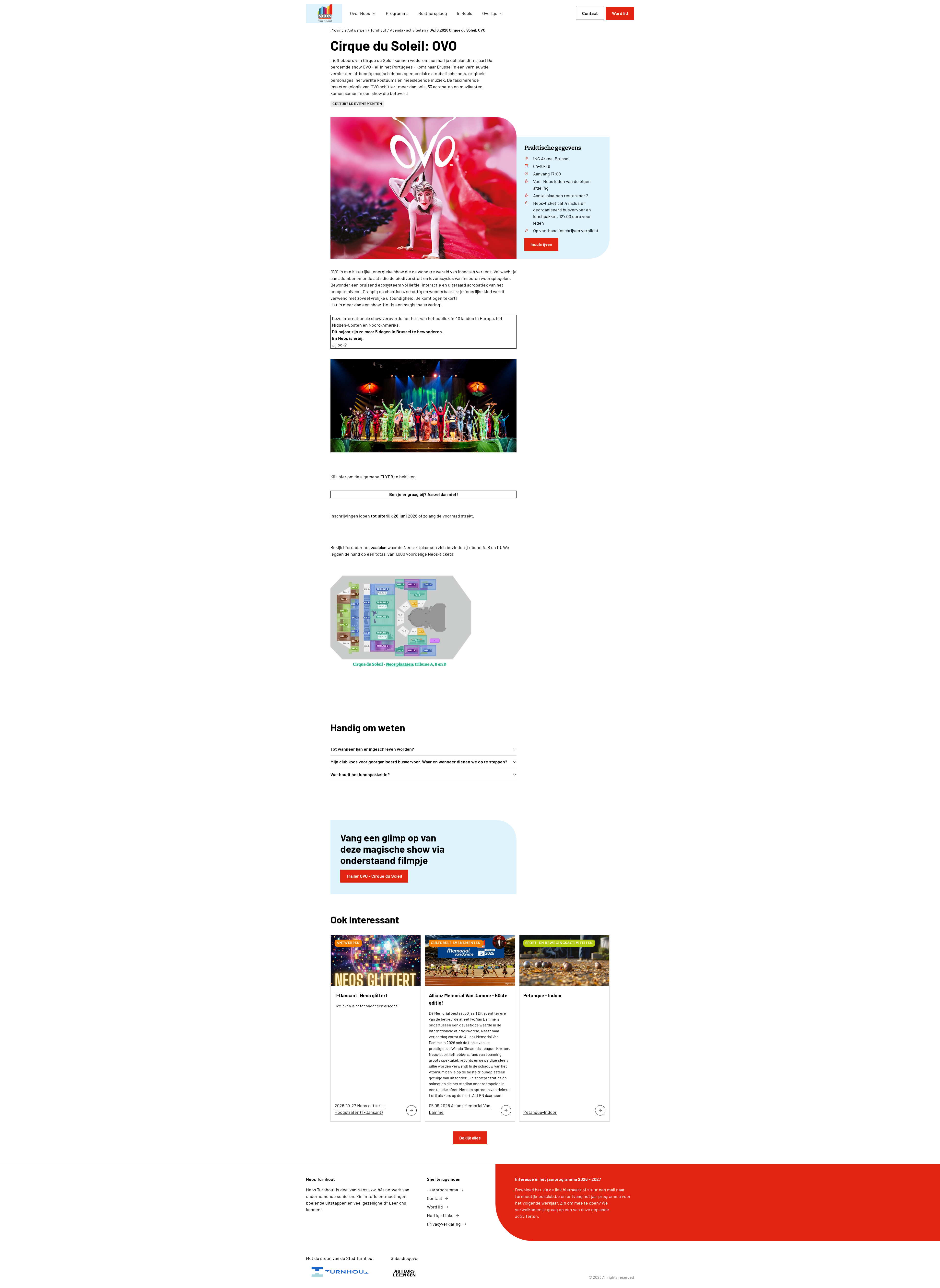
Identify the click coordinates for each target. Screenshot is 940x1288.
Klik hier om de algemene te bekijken (373, 476)
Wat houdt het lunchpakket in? (360, 774)
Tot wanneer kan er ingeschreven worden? (372, 749)
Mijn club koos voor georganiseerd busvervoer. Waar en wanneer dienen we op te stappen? (418, 761)
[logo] (324, 13)
